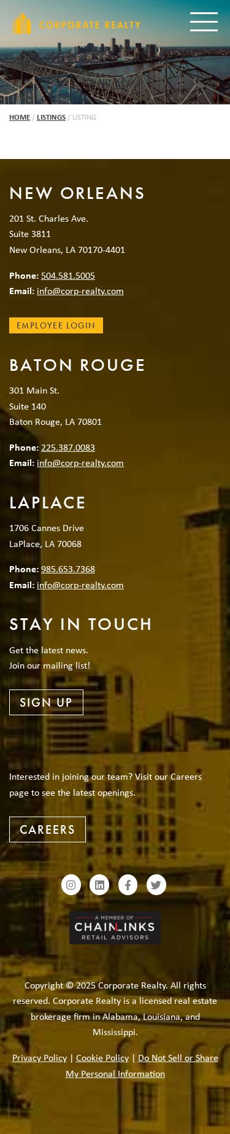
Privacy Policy (39, 1057)
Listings (51, 117)
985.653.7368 (68, 568)
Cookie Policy (102, 1057)
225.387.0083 (68, 447)
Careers (47, 829)
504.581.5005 (68, 275)
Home (19, 117)
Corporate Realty (76, 23)
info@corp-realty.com (80, 290)
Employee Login (56, 325)
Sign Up (46, 702)
